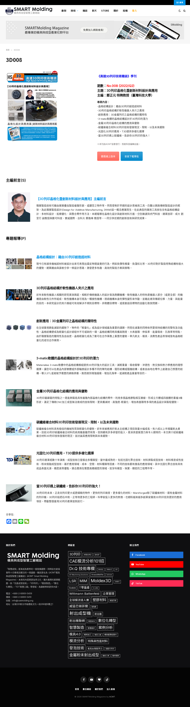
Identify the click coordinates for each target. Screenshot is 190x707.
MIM (83, 581)
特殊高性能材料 (98, 641)
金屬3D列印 (110, 649)
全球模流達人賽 (79, 600)
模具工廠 (98, 635)
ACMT (112, 696)
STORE (105, 10)
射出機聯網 (77, 621)
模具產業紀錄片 (110, 635)
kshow (109, 575)
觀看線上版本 (108, 156)
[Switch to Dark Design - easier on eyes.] (179, 10)
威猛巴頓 (113, 601)
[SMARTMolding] (29, 10)
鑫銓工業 (106, 656)
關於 (116, 10)
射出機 (98, 614)
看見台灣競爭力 (95, 648)
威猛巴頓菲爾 (78, 606)
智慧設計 (91, 628)
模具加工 (87, 635)
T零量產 (84, 587)
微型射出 (91, 621)
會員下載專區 (132, 156)
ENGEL (100, 569)
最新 (63, 10)
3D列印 (74, 554)
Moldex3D (101, 580)
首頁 (77, 689)
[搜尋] (184, 10)
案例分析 (105, 627)
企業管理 (108, 593)
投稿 (125, 10)
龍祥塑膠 (115, 656)
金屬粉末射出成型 (84, 655)
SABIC (117, 582)
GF (116, 569)
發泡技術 (76, 648)
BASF (97, 555)
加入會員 (111, 689)
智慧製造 (76, 627)
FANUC (109, 569)
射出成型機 (80, 613)
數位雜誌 (87, 689)
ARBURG (87, 555)
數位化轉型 (107, 620)
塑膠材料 (99, 600)
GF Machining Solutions (78, 575)
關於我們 (99, 689)
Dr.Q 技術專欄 (82, 568)
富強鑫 (93, 607)
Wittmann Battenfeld (84, 593)
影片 (94, 10)
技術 (73, 10)
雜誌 (85, 10)
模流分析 (76, 641)
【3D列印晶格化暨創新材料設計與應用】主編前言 (71, 199)
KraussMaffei (97, 574)
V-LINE (95, 588)
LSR (72, 581)
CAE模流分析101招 (86, 561)
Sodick (72, 588)
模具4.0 (75, 634)
